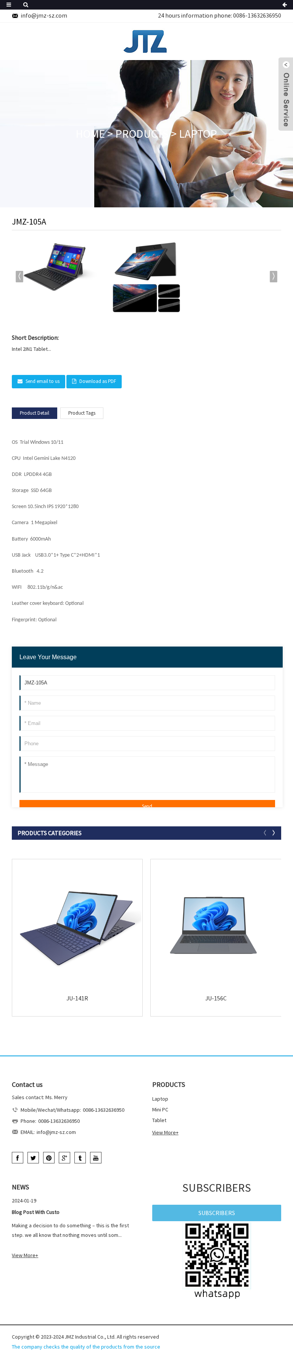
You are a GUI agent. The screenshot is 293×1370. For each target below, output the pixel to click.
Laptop (198, 133)
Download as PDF (97, 381)
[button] (274, 276)
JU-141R (77, 998)
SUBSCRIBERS (216, 1213)
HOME (90, 133)
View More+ (165, 1132)
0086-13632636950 (257, 15)
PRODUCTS (142, 133)
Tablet (159, 1120)
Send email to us (43, 381)
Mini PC (160, 1109)
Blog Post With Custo (36, 1212)
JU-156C (216, 998)
